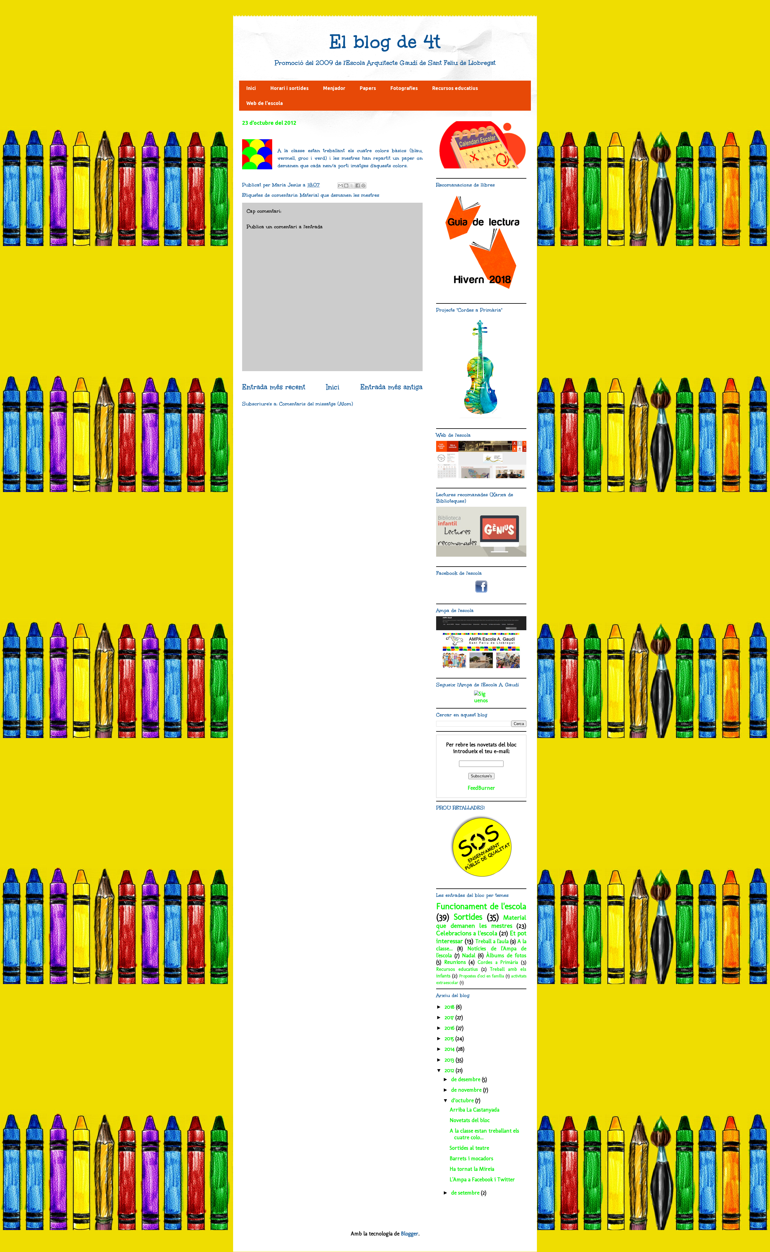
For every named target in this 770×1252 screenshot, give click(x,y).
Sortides (468, 917)
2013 (450, 1060)
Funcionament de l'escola (481, 906)
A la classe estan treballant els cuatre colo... (484, 1134)
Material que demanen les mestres (339, 195)
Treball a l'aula (492, 941)
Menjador (334, 88)
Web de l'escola (264, 103)
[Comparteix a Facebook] (358, 186)
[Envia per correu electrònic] (340, 186)
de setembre (466, 1192)
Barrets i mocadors (471, 1158)
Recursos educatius (455, 88)
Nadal (468, 955)
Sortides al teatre (469, 1148)
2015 (450, 1038)
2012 (450, 1070)
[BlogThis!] (346, 186)
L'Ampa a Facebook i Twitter (482, 1179)
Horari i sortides (289, 88)
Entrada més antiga (391, 387)
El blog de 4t (385, 41)
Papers (368, 88)
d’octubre (463, 1100)
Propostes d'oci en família (481, 976)
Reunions (455, 962)
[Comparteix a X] (352, 186)
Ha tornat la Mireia (472, 1169)
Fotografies (404, 88)
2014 (450, 1049)
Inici (251, 88)
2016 (450, 1028)
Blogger (409, 1233)
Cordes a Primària (498, 962)
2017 (450, 1017)
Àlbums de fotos (506, 955)
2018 (450, 1007)
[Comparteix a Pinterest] (363, 186)
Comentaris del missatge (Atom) (316, 404)
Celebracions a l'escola (466, 933)
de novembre (467, 1090)
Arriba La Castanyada (474, 1109)
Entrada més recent (273, 387)
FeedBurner (481, 788)
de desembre (466, 1079)
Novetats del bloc (470, 1120)
